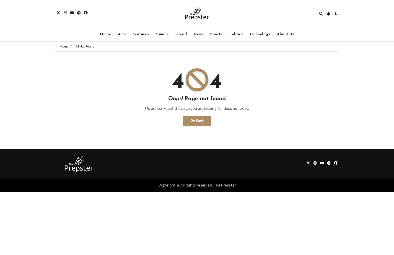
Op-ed (181, 34)
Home (105, 34)
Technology (259, 34)
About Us (285, 34)
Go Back (197, 121)
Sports (216, 34)
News (198, 34)
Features (140, 34)
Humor (162, 34)
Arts (122, 34)
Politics (236, 34)
